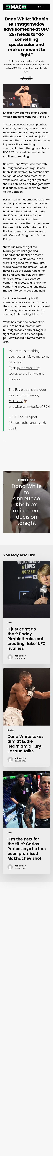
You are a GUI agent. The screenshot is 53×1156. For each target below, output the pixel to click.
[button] (45, 7)
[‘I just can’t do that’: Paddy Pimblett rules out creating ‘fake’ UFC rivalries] (26, 612)
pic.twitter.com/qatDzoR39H (29, 406)
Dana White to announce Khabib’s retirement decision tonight (26, 502)
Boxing (10, 730)
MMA (9, 622)
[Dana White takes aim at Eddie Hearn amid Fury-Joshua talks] (26, 717)
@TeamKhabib (27, 368)
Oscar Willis (26, 77)
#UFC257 (16, 401)
